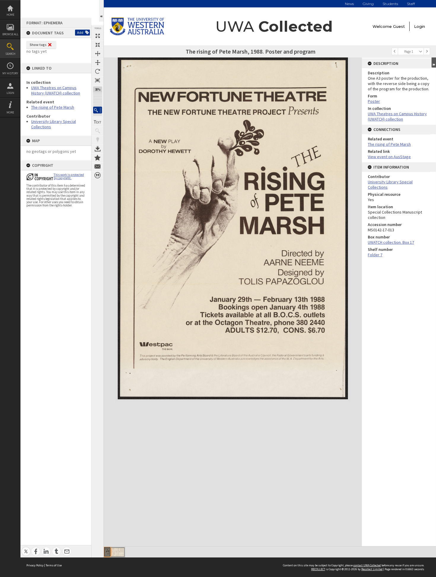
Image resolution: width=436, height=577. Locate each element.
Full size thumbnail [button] (98, 35)
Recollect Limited (372, 569)
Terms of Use (54, 565)
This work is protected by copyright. (69, 176)
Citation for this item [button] (98, 175)
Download (98, 148)
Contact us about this (98, 166)
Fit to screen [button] (98, 44)
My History (10, 73)
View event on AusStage (389, 156)
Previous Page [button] (395, 51)
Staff (411, 3)
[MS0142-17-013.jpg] (107, 552)
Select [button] (421, 51)
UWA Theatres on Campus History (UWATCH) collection (55, 90)
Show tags (38, 44)
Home (10, 15)
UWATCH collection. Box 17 (391, 242)
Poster (374, 101)
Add (80, 32)
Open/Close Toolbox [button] (101, 11)
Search (10, 54)
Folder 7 (375, 254)
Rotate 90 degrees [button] (98, 71)
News (349, 3)
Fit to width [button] (98, 53)
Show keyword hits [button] (98, 130)
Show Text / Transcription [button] (98, 122)
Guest (399, 26)
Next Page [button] (427, 51)
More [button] (10, 112)
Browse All (10, 34)
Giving (368, 3)
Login (10, 93)
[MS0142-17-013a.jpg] (118, 552)
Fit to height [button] (98, 62)
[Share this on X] (26, 548)
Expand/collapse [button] (434, 62)
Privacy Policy (35, 565)
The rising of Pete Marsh (52, 107)
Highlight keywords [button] (98, 139)
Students (390, 3)
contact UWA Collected (367, 565)
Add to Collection (98, 157)
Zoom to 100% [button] (98, 80)
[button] (97, 110)
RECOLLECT (318, 569)
